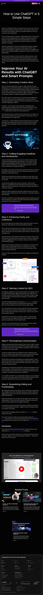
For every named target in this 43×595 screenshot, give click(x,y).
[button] (39, 3)
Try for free (35, 3)
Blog (2, 573)
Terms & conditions (10, 583)
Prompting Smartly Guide (5, 574)
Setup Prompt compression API (19, 573)
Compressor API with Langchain (19, 575)
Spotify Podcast (4, 577)
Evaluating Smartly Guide (5, 575)
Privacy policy (17, 583)
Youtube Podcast (4, 576)
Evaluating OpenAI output (18, 577)
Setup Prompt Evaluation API (18, 574)
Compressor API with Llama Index (19, 576)
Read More (4, 511)
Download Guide (20, 334)
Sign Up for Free (21, 481)
